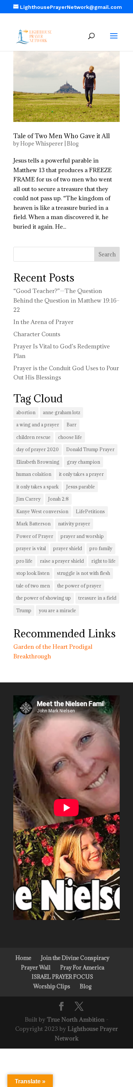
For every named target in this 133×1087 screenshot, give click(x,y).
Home (23, 957)
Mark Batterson (33, 524)
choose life (70, 437)
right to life (103, 561)
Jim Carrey (28, 499)
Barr (71, 424)
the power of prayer (79, 586)
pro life (24, 561)
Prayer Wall (36, 967)
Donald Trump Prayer (90, 449)
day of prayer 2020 (37, 449)
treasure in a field (97, 598)
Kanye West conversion (42, 511)
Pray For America (82, 967)
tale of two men (33, 586)
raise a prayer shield (62, 561)
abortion (25, 412)
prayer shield (67, 548)
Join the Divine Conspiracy (75, 957)
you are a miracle (57, 610)
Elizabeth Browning (37, 462)
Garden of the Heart (40, 646)
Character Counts (36, 334)
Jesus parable (80, 487)
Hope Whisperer (41, 143)
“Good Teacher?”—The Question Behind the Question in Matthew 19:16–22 (66, 300)
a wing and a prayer (37, 424)
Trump (23, 610)
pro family (100, 548)
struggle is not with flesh (83, 573)
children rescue (33, 437)
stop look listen (33, 573)
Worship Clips (51, 986)
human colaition (33, 474)
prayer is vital (31, 548)
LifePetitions (90, 511)
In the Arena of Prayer (43, 322)
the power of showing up (43, 598)
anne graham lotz (61, 412)
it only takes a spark (37, 487)
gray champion (83, 462)
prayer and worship (82, 536)
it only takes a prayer (81, 474)
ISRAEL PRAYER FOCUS (62, 976)
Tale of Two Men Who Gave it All (61, 136)
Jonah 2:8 (58, 499)
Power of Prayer (34, 536)
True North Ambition (76, 1019)
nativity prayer (74, 524)
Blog (73, 143)
